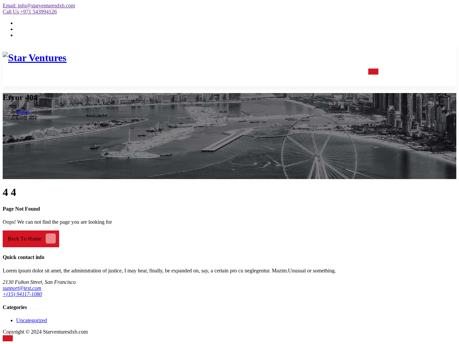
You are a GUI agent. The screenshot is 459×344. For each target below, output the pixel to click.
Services (351, 71)
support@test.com (22, 288)
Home (328, 71)
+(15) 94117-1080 (22, 294)
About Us (392, 71)
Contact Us (422, 71)
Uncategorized (31, 320)
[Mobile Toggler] (373, 72)
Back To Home (25, 239)
